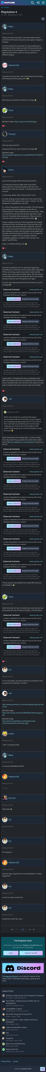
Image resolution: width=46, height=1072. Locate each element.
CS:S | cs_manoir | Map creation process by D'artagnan (21, 1021)
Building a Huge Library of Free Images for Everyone (25, 995)
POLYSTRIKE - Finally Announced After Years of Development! (22, 1002)
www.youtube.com (36, 289)
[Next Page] (34, 929)
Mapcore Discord (12, 1049)
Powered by (23, 1069)
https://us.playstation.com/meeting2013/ (21, 442)
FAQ (7, 1033)
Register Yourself (31, 953)
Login (11, 953)
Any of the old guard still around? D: (19, 1014)
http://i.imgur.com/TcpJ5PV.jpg (25, 122)
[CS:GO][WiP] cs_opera (14, 1009)
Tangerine (9, 1038)
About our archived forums (15, 1044)
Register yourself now (31, 945)
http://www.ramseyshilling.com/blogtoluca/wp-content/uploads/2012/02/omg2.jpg (19, 722)
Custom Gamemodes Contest (16, 1027)
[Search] (32, 3)
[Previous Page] (12, 929)
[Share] (43, 19)
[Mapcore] (8, 3)
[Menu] (43, 3)
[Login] (38, 2)
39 (30, 929)
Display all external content (30, 299)
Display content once (14, 299)
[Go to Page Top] (42, 1069)
